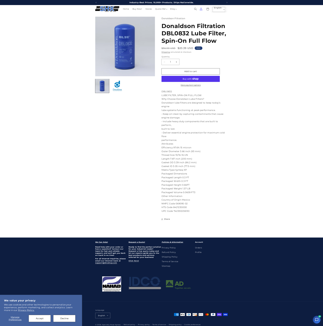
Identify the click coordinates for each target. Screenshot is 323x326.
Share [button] (167, 219)
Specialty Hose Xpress (111, 324)
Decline (64, 318)
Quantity (166, 57)
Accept (40, 318)
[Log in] (201, 9)
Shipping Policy (169, 257)
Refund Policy (169, 252)
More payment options (191, 85)
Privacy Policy (169, 247)
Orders (198, 247)
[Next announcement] (227, 2)
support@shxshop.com (106, 263)
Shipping (166, 52)
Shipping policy (175, 324)
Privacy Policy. (26, 310)
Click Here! (134, 261)
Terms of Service (170, 261)
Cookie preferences (192, 324)
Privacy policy (144, 324)
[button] (161, 9)
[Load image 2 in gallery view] (117, 86)
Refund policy (129, 324)
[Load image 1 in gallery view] (102, 86)
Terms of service (159, 324)
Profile (198, 252)
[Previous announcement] (96, 2)
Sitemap (166, 266)
